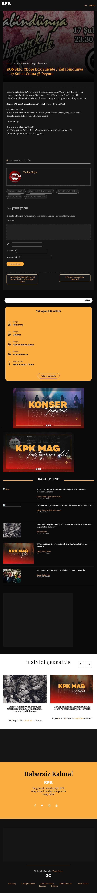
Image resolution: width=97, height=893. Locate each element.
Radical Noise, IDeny (23, 344)
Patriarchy (18, 324)
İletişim (54, 886)
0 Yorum (43, 63)
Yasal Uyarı (58, 871)
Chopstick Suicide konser (40, 191)
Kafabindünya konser (35, 196)
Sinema (59, 497)
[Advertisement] (38, 620)
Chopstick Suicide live (67, 191)
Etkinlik (17, 63)
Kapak (35, 63)
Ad (9, 244)
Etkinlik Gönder (66, 884)
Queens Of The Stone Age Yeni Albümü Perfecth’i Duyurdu (61, 570)
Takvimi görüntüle (48, 376)
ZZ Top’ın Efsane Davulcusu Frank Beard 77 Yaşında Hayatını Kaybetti (72, 707)
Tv (46, 532)
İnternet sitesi (13, 257)
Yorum (10, 220)
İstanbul (26, 63)
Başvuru (42, 886)
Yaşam (59, 510)
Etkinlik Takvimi (47, 884)
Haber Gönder (83, 884)
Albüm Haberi (41, 497)
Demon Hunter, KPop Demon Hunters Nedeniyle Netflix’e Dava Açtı (65, 505)
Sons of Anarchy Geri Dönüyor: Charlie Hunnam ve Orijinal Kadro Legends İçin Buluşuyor (25, 708)
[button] (81, 664)
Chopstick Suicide (16, 191)
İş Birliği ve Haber (28, 884)
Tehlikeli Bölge (51, 510)
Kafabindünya (14, 196)
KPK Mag (12, 884)
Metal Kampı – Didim (23, 364)
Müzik (54, 497)
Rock (48, 575)
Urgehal (17, 334)
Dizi (38, 532)
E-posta (11, 250)
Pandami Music (20, 354)
